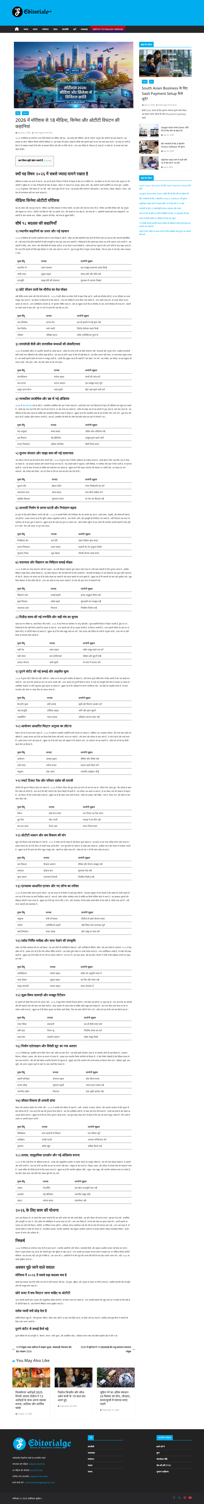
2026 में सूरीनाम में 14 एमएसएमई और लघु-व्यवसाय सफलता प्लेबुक (106, 1349)
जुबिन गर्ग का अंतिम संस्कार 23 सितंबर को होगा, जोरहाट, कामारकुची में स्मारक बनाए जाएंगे (115, 1398)
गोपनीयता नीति (162, 1459)
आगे (74, 29)
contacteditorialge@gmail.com (39, 1482)
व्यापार (35, 29)
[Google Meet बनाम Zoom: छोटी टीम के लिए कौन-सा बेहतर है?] (149, 131)
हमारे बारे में (161, 1446)
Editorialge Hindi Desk (43, 132)
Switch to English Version (108, 29)
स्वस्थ (26, 29)
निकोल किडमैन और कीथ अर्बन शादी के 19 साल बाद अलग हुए (71, 1396)
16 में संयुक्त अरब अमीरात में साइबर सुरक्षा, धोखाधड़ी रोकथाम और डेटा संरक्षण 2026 (44, 1349)
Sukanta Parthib (37, 1463)
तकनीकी (65, 29)
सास (151, 82)
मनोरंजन (45, 29)
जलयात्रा (84, 29)
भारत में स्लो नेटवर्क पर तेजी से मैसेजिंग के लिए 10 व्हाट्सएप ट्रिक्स (164, 213)
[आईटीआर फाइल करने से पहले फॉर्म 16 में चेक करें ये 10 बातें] (149, 163)
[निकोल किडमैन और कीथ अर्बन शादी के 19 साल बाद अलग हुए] (73, 1369)
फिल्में (18, 113)
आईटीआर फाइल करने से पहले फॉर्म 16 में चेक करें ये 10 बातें (174, 161)
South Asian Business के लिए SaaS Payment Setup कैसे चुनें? (164, 93)
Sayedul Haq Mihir (39, 1476)
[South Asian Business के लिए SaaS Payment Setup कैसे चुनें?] (165, 63)
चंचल (55, 29)
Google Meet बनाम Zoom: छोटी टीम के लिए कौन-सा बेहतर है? (175, 129)
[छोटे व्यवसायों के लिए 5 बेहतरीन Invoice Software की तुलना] (149, 147)
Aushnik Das (36, 1470)
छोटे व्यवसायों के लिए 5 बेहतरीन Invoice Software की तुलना (173, 145)
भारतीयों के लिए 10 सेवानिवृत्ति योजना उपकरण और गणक (160, 208)
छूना (158, 1452)
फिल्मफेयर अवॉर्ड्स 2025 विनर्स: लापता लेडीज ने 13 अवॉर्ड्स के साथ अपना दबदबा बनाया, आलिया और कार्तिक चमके (30, 1400)
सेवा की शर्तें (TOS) (164, 1465)
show (47, 160)
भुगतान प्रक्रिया (163, 1471)
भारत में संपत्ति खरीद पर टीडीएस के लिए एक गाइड (157, 218)
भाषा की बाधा (27, 405)
